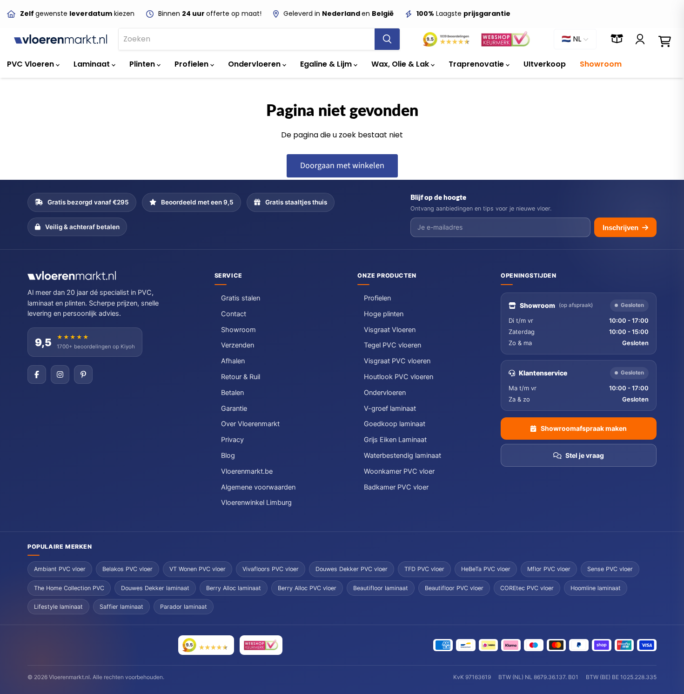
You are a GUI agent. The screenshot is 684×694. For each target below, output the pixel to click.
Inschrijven (620, 227)
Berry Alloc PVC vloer (307, 588)
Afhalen (233, 361)
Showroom (601, 64)
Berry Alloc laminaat (233, 588)
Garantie (234, 408)
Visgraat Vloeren (390, 330)
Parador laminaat (183, 606)
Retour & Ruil (240, 377)
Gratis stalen (240, 298)
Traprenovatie (477, 64)
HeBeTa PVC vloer (485, 568)
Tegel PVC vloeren (392, 345)
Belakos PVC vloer (127, 568)
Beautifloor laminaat (380, 588)
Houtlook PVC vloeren (398, 377)
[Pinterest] (83, 374)
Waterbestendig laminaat (402, 455)
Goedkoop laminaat (394, 424)
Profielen (192, 64)
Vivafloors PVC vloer (270, 568)
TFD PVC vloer (424, 568)
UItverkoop (544, 64)
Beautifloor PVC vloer (454, 588)
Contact (233, 314)
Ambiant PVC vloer (60, 568)
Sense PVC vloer (610, 568)
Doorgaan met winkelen (342, 165)
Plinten (143, 64)
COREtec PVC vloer (527, 588)
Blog (228, 455)
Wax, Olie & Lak (401, 64)
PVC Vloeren (31, 64)
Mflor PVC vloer (548, 568)
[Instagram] (60, 374)
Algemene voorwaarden (258, 487)
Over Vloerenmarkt (250, 424)
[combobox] (247, 39)
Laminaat (93, 64)
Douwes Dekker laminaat (155, 588)
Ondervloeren (255, 64)
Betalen (232, 392)
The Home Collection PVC (69, 588)
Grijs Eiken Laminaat (395, 439)
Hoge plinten (383, 314)
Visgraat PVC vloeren (397, 361)
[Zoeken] (387, 39)
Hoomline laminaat (595, 588)
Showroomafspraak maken (584, 428)
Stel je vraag (584, 455)
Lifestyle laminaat (58, 606)
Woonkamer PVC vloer (399, 471)
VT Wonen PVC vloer (197, 568)
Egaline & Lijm (327, 64)
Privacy (232, 439)
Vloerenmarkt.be (247, 471)
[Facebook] (36, 374)
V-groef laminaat (390, 408)
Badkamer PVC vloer (396, 487)
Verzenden (237, 345)
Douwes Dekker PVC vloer (351, 568)
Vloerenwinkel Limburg (256, 502)
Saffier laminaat (121, 606)
